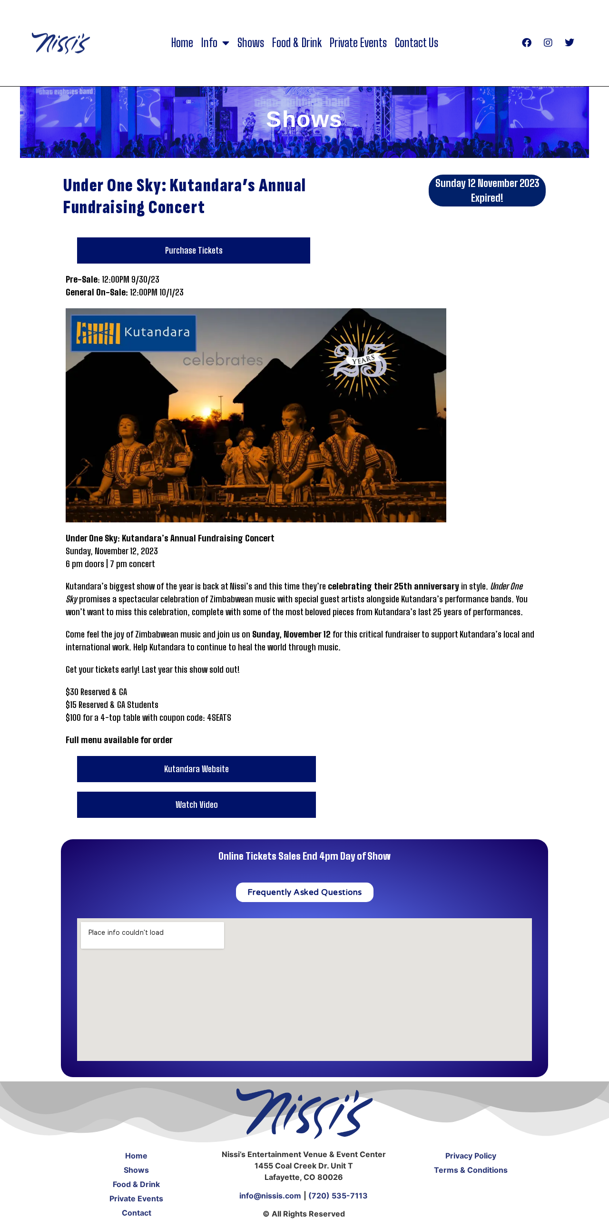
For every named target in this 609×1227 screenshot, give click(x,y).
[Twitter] (569, 42)
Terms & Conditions (471, 1170)
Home (182, 43)
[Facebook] (526, 42)
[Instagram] (548, 42)
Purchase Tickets (194, 250)
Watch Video (197, 804)
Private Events (358, 43)
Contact (136, 1212)
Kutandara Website (196, 769)
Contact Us (416, 43)
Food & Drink (297, 43)
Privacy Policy (470, 1155)
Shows (250, 43)
